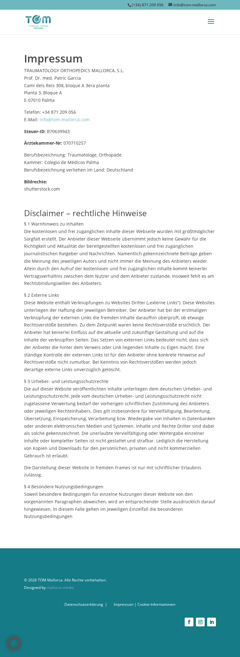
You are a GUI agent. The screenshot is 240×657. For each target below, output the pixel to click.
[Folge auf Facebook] (189, 622)
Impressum (123, 604)
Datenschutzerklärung (83, 604)
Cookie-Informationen (156, 604)
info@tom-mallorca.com (65, 119)
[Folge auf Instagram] (200, 622)
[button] (14, 643)
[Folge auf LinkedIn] (211, 622)
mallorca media (60, 587)
